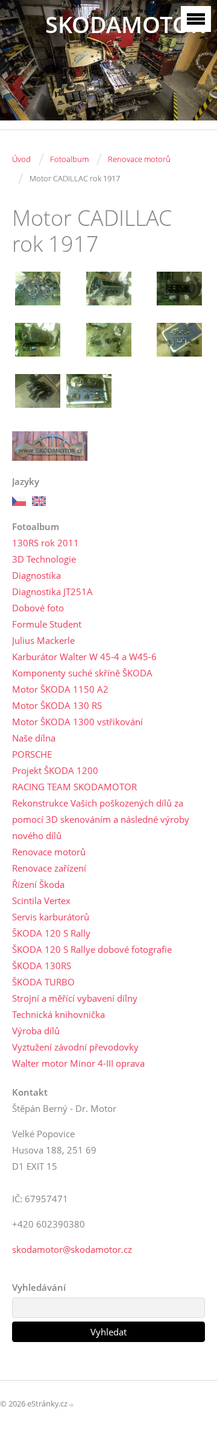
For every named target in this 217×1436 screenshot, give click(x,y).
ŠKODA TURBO (43, 982)
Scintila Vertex (41, 900)
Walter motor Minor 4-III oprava (78, 1063)
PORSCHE (32, 754)
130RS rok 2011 (45, 543)
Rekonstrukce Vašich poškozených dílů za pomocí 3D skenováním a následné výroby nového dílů (100, 819)
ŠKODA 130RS (41, 966)
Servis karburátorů (50, 917)
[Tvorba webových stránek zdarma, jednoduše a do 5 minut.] (72, 1404)
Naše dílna (33, 738)
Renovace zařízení (49, 868)
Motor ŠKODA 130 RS (57, 705)
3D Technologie (44, 559)
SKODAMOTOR (125, 24)
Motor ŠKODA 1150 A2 (60, 689)
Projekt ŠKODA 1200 (55, 770)
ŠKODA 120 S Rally (51, 933)
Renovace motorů (139, 159)
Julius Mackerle (43, 640)
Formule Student (46, 624)
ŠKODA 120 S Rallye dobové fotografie (92, 949)
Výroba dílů (36, 1031)
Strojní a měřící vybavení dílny (74, 998)
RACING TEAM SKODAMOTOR (74, 787)
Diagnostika (36, 575)
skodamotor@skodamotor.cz (72, 1249)
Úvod (21, 159)
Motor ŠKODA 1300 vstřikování (77, 722)
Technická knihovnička (58, 1014)
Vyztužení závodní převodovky (75, 1047)
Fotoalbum (69, 159)
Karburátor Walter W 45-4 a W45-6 (84, 657)
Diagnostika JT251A (52, 591)
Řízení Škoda (38, 884)
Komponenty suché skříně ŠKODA (82, 673)
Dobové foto (38, 608)
